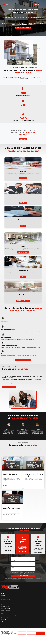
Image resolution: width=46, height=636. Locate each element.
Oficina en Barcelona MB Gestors (8, 541)
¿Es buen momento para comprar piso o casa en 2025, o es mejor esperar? (34, 474)
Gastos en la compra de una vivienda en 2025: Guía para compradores (11, 474)
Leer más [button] (15, 434)
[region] (23, 632)
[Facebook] (1, 593)
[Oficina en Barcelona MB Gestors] (8, 537)
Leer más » (5, 485)
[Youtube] (3, 593)
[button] (23, 4)
